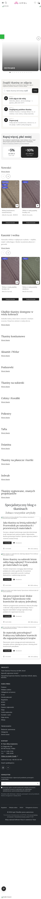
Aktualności (19, 543)
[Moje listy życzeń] (35, 2)
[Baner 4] (16, 72)
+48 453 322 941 (17, 759)
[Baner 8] (25, 72)
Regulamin (4, 700)
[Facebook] (8, 768)
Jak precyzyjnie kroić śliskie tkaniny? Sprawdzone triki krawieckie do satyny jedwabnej (20, 598)
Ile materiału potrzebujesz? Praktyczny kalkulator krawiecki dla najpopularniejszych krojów (20, 635)
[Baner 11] (31, 72)
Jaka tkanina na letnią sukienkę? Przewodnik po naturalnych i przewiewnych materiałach (20, 525)
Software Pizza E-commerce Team (25, 820)
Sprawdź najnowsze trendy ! (10, 673)
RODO (3, 702)
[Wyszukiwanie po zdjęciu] (27, 91)
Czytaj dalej (7, 542)
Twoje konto (6, 726)
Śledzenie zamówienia (8, 729)
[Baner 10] (29, 72)
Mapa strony (5, 717)
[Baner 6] (20, 72)
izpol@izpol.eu (9, 763)
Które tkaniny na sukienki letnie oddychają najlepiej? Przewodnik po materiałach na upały (20, 562)
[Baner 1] (10, 72)
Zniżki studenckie (6, 712)
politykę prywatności (29, 787)
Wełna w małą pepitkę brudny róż (29, 211)
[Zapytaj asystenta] (4, 888)
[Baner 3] (14, 72)
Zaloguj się (4, 732)
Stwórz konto (5, 734)
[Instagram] (3, 768)
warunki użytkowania (18, 787)
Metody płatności (6, 697)
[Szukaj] (5, 2)
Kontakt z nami (6, 715)
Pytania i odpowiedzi (7, 707)
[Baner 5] (18, 72)
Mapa (2, 710)
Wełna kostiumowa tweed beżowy (8, 211)
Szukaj (35, 90)
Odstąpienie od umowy (8, 692)
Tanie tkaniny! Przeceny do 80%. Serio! (13, 671)
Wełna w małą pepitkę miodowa (29, 288)
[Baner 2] (12, 72)
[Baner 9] (27, 72)
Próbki (3, 705)
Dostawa (3, 687)
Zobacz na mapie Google (8, 756)
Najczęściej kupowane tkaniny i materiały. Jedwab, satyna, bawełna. (19, 676)
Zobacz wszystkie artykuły (20, 512)
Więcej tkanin (5, 171)
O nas (3, 695)
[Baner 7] (23, 72)
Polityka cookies (6, 690)
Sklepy (3, 720)
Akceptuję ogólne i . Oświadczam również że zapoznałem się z (19, 789)
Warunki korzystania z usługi (22, 816)
